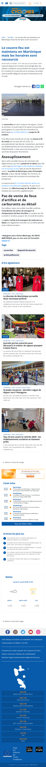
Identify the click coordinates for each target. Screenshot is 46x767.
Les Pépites (17, 643)
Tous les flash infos (23, 523)
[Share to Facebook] (33, 86)
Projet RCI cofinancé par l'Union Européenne (16, 753)
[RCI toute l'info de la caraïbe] (7, 3)
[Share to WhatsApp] (42, 86)
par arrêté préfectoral (20, 132)
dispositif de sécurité (26, 250)
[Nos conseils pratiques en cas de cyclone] (34, 15)
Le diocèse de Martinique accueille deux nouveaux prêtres (25, 514)
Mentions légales (8, 657)
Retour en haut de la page (14, 462)
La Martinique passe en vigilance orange (25, 519)
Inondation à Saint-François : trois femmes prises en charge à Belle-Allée (26, 496)
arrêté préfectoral (11, 255)
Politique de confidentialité (25, 654)
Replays (8, 639)
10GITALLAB (33, 765)
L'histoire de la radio (9, 651)
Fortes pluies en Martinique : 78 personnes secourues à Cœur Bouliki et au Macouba (26, 490)
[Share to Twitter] (38, 86)
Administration (19, 657)
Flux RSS (25, 643)
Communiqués (7, 643)
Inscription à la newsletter (21, 639)
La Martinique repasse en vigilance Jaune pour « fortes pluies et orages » (27, 502)
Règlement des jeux (33, 657)
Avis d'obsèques (36, 639)
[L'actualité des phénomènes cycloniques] (12, 15)
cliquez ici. (6, 241)
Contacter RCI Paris (34, 651)
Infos (3, 639)
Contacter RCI (21, 651)
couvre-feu (8, 250)
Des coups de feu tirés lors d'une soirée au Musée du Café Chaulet (26, 508)
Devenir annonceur (9, 654)
